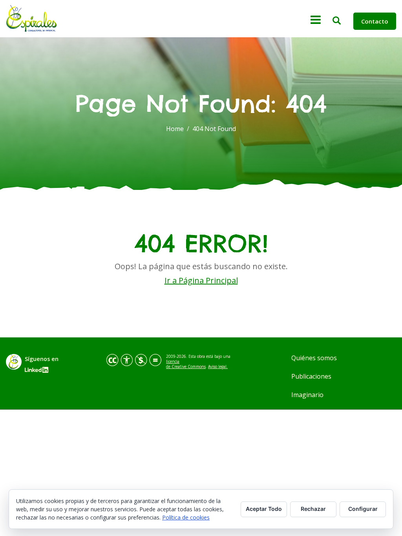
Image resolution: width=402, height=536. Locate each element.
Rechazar (313, 508)
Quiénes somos (314, 358)
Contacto (374, 21)
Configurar (363, 508)
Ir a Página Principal (201, 280)
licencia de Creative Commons (186, 364)
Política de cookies (186, 517)
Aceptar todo (264, 508)
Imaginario (307, 394)
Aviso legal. (218, 366)
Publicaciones (311, 376)
